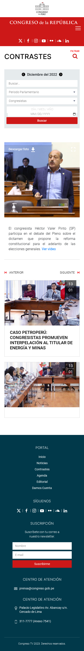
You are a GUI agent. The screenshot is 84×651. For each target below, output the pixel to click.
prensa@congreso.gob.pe (36, 588)
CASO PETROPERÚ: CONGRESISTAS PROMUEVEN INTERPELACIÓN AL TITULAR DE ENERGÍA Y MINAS (41, 340)
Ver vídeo (49, 249)
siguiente (67, 272)
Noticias (42, 463)
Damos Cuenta (42, 488)
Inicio (42, 457)
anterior (16, 272)
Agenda (42, 475)
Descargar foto (19, 149)
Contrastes (42, 469)
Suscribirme (42, 564)
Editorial (42, 481)
